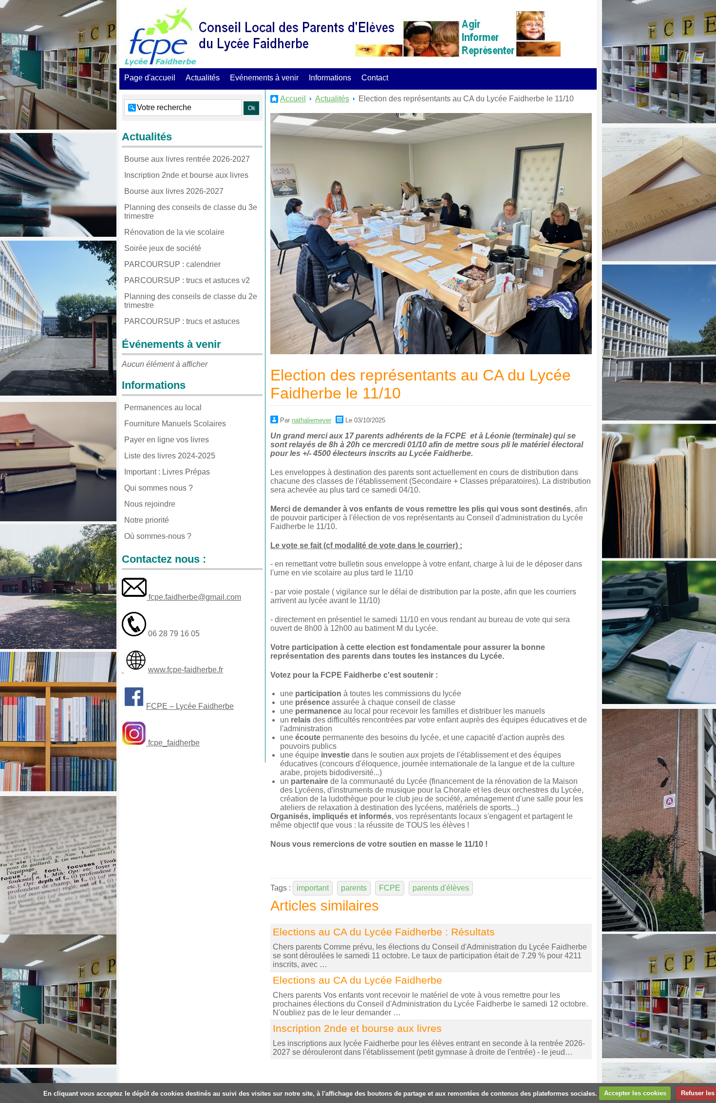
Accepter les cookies (635, 1093)
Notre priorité (146, 520)
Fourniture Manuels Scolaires (175, 423)
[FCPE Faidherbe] (160, 36)
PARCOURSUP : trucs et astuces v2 (187, 280)
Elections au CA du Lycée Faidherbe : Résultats (384, 931)
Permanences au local (163, 407)
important (313, 888)
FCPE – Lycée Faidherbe (190, 706)
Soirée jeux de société (162, 248)
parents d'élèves (441, 888)
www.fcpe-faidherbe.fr (185, 670)
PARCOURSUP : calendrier (172, 264)
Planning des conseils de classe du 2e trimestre (190, 300)
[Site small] (136, 670)
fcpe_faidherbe (173, 743)
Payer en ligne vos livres (166, 440)
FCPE (389, 888)
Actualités (203, 78)
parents (354, 888)
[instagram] (134, 743)
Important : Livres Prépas (167, 472)
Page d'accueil (149, 78)
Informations (330, 78)
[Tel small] (134, 633)
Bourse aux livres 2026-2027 (174, 191)
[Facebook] (134, 706)
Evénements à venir (264, 78)
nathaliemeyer (311, 420)
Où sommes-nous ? (157, 536)
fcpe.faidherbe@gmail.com (194, 597)
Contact (374, 78)
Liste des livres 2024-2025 (169, 456)
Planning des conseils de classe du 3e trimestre (190, 211)
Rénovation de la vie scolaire (174, 232)
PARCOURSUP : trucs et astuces (182, 321)
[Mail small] (134, 597)
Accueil (293, 99)
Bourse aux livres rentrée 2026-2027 (187, 159)
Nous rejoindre (149, 504)
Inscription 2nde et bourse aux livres (357, 1028)
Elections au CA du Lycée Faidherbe (357, 980)
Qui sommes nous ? (158, 488)
